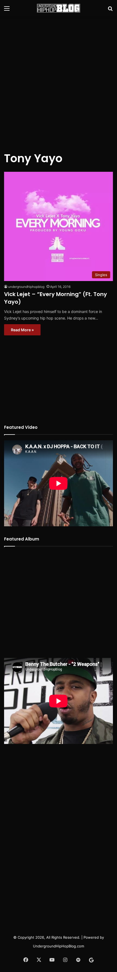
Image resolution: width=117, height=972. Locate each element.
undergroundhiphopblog (26, 287)
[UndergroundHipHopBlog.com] (58, 8)
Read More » (22, 329)
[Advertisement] (58, 80)
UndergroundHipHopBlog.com (58, 946)
